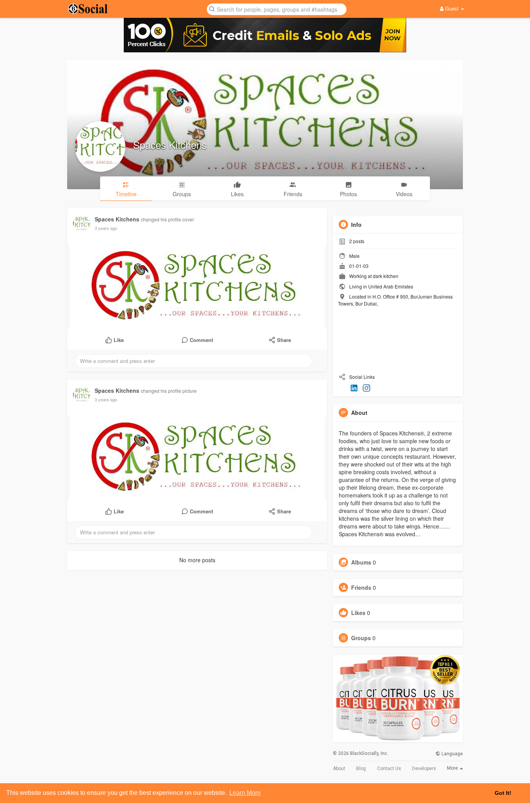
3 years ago (106, 228)
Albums (361, 562)
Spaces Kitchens (170, 144)
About (339, 768)
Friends (361, 587)
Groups (361, 638)
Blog (361, 768)
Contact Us (389, 768)
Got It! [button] (503, 793)
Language (451, 753)
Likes (358, 613)
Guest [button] (451, 8)
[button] (276, 8)
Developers (424, 768)
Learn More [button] (245, 792)
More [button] (453, 768)
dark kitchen (385, 276)
